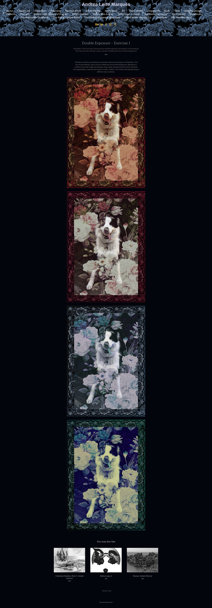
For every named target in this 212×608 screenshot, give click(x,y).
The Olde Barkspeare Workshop (102, 17)
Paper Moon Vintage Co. (138, 17)
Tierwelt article (73, 10)
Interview (56, 10)
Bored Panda (93, 10)
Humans (24, 14)
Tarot (177, 10)
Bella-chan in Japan (129, 14)
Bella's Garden (80, 14)
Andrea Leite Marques (106, 4)
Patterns (11, 14)
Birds (167, 10)
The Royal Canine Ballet (66, 17)
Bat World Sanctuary (156, 14)
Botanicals (195, 14)
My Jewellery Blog (181, 17)
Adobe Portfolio (109, 602)
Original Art (153, 10)
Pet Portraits (178, 14)
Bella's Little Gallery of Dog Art (51, 14)
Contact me (23, 10)
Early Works (136, 10)
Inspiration (40, 10)
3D (123, 10)
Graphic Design (193, 10)
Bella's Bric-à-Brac (103, 14)
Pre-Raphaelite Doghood (34, 17)
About (9, 10)
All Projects (111, 10)
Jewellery (161, 17)
